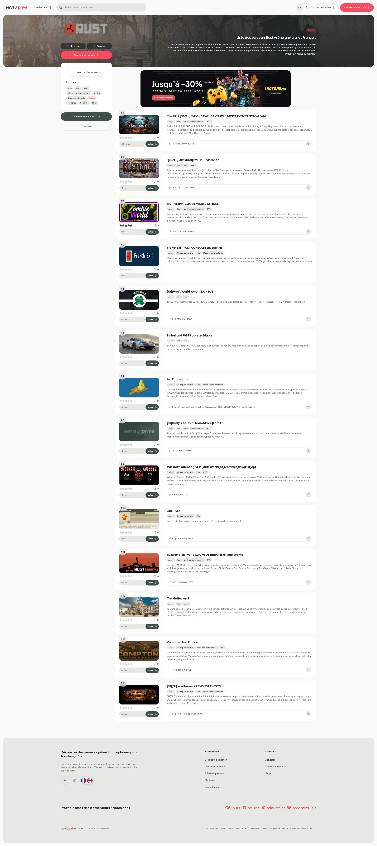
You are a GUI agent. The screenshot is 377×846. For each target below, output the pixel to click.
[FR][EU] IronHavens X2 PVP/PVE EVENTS (194, 686)
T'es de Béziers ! (178, 598)
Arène (92, 98)
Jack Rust (173, 510)
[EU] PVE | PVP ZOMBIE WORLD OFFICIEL (193, 203)
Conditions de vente (215, 766)
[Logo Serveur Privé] (16, 7)
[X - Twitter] (65, 780)
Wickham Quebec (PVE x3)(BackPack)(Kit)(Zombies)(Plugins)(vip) (211, 466)
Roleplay (72, 102)
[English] (90, 780)
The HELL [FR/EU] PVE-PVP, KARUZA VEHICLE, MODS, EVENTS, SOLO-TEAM (216, 116)
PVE (85, 88)
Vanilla (97, 93)
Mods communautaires (79, 93)
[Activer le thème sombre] (306, 7)
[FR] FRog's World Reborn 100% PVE (190, 291)
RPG (94, 102)
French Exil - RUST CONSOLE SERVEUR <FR (194, 247)
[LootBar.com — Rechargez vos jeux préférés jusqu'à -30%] (215, 88)
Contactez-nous (213, 787)
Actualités (270, 759)
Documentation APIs (275, 766)
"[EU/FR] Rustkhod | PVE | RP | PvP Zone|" (193, 159)
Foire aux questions (214, 773)
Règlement (210, 780)
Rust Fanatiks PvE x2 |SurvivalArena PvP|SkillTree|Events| (205, 554)
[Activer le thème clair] (299, 7)
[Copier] (308, 143)
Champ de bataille (76, 98)
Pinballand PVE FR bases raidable (189, 335)
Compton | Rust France (182, 642)
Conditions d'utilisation (216, 759)
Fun (78, 88)
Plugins (268, 773)
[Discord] (74, 780)
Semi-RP (84, 102)
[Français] (83, 780)
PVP (70, 88)
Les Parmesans (177, 379)
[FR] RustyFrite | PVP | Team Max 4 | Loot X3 (195, 423)
